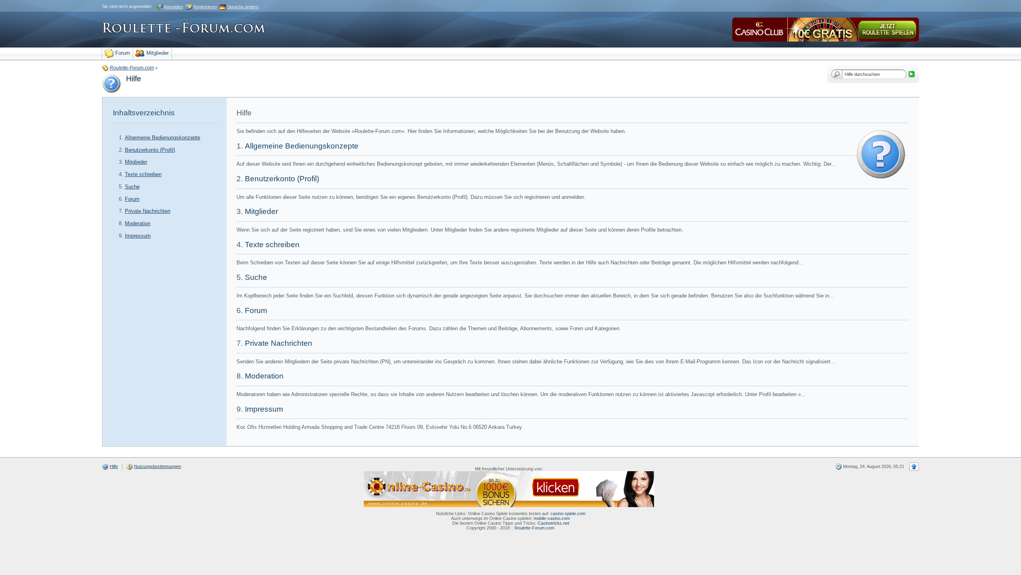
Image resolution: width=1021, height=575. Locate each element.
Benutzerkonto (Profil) (150, 150)
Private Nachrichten (147, 211)
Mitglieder (136, 162)
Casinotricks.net (553, 523)
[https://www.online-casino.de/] (509, 488)
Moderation (137, 223)
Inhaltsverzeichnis (144, 113)
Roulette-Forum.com (534, 527)
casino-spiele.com (567, 513)
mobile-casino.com (552, 518)
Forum (132, 199)
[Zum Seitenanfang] (914, 466)
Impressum (138, 236)
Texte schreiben (143, 174)
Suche (132, 187)
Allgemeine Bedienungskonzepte (162, 138)
